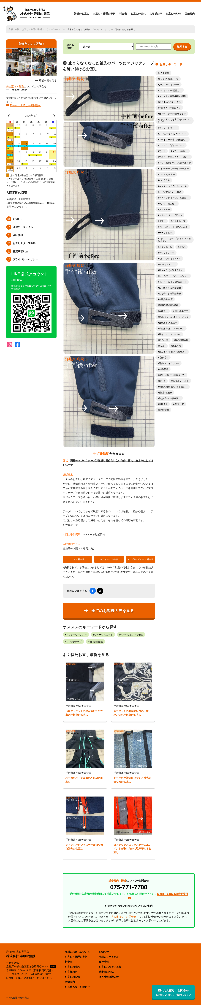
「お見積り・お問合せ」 (125, 916)
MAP (53, 966)
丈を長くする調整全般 (170, 293)
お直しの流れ (138, 13)
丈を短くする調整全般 (170, 287)
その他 (162, 151)
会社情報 (18, 235)
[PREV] (9, 115)
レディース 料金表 (109, 559)
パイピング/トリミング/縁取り (174, 197)
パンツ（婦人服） (168, 203)
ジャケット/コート (104, 634)
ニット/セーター (167, 174)
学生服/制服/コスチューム (171, 328)
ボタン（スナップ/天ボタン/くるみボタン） (174, 239)
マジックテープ (74, 641)
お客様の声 (155, 13)
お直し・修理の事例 (104, 13)
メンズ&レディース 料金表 (140, 559)
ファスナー (164, 209)
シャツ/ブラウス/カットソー (173, 133)
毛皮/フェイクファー (169, 363)
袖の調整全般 (96, 641)
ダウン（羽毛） (180, 151)
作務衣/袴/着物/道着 (168, 305)
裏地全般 (163, 404)
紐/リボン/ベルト (180, 380)
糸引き (162, 380)
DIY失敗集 (164, 72)
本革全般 (176, 345)
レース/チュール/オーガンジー (174, 275)
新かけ (162, 345)
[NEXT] (54, 115)
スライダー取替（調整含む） (173, 139)
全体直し (163, 310)
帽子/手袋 (163, 340)
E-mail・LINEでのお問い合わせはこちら (29, 978)
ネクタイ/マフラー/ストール (173, 186)
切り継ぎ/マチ (181, 310)
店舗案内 (190, 13)
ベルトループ (178, 221)
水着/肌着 (163, 369)
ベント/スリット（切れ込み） (173, 226)
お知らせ (18, 219)
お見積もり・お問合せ (77, 987)
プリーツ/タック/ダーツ (170, 215)
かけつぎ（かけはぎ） (170, 107)
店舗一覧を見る (48, 80)
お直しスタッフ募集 (24, 243)
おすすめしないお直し (170, 101)
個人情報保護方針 (109, 976)
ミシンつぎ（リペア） (170, 258)
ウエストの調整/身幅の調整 (172, 96)
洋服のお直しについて (77, 951)
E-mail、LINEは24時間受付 (25, 105)
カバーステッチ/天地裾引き (172, 113)
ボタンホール (165, 246)
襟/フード (179, 404)
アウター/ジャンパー (54, 29)
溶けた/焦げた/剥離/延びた (172, 375)
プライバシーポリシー (25, 259)
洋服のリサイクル (23, 227)
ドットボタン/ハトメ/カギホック (175, 162)
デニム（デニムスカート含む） (174, 156)
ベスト (162, 221)
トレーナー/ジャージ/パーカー (174, 168)
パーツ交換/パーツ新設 (132, 634)
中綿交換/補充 (166, 299)
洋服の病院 (13, 29)
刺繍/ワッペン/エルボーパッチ (174, 316)
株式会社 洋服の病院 (35, 13)
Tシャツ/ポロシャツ (169, 78)
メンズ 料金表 (77, 559)
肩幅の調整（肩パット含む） (173, 386)
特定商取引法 (20, 251)
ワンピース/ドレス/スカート (173, 281)
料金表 (123, 13)
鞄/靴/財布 (164, 409)
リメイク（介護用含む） (171, 270)
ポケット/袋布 (166, 232)
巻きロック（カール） (170, 334)
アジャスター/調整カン (170, 90)
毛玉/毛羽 (163, 357)
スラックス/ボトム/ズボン (171, 145)
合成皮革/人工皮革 (168, 322)
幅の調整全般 (181, 340)
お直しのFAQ (173, 13)
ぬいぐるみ (164, 180)
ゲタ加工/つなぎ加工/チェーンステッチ (174, 120)
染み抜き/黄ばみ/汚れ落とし (173, 351)
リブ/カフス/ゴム (167, 264)
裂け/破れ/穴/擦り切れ (170, 398)
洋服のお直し (81, 13)
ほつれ (182, 246)
